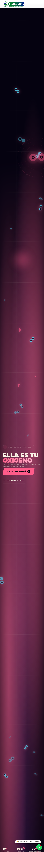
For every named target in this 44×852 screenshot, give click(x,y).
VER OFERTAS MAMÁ (16, 471)
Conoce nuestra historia (15, 480)
